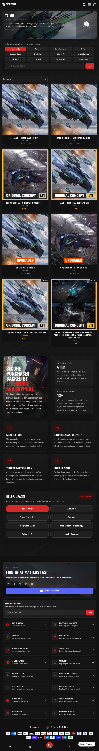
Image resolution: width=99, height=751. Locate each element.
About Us (38, 49)
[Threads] (26, 583)
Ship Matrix (15, 59)
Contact (83, 49)
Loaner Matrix (60, 59)
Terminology (38, 54)
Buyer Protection (61, 49)
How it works (15, 49)
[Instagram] (8, 583)
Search (90, 66)
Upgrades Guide (15, 54)
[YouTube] (32, 583)
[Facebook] (14, 583)
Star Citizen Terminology (71, 526)
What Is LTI (61, 54)
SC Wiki (38, 59)
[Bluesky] (20, 583)
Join (90, 612)
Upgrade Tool (83, 59)
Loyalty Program (83, 54)
